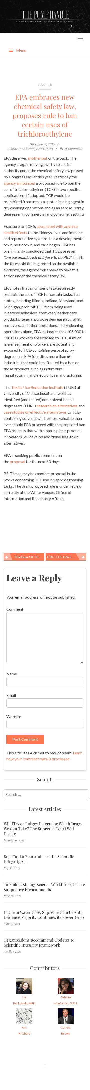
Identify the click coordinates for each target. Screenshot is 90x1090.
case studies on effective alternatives (35, 412)
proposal (17, 461)
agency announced (19, 183)
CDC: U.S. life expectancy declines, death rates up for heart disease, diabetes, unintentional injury (66, 557)
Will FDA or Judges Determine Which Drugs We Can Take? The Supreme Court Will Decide (43, 828)
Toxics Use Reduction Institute (37, 387)
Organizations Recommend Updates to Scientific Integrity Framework (39, 943)
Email (11, 695)
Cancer (45, 85)
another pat (38, 158)
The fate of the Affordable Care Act (29, 557)
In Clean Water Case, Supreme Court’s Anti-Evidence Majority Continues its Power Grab (44, 915)
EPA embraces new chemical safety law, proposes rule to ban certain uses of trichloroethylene (45, 115)
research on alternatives (57, 405)
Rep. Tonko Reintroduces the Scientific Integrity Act (39, 859)
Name (11, 673)
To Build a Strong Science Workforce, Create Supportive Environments (44, 887)
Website (13, 716)
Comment (15, 609)
